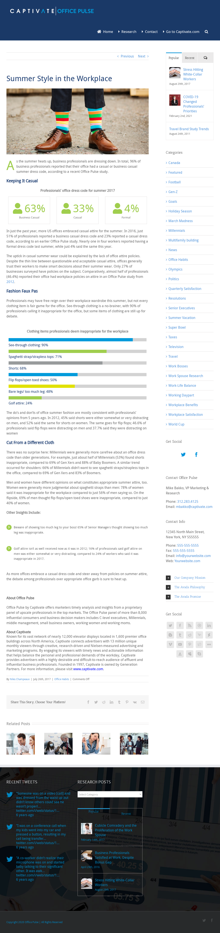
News (172, 250)
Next (141, 56)
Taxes (172, 337)
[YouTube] (180, 644)
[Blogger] (170, 635)
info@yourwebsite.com (193, 555)
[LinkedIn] (209, 625)
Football (174, 182)
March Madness (180, 220)
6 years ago (25, 814)
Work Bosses (178, 366)
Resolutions (177, 298)
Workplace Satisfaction (185, 414)
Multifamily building (183, 240)
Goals (172, 201)
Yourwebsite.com (187, 561)
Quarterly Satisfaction (184, 288)
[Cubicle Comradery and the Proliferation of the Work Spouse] (86, 828)
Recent (189, 58)
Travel (173, 356)
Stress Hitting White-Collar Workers (193, 74)
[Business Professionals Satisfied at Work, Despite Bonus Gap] (86, 856)
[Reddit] (189, 635)
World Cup (176, 424)
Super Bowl (177, 327)
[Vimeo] (170, 644)
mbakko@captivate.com (194, 506)
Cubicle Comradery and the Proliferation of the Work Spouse (116, 830)
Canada (174, 162)
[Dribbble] (199, 625)
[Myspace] (189, 654)
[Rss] (189, 625)
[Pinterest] (189, 644)
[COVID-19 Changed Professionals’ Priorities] (174, 97)
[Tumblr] (180, 635)
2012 (10, 281)
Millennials (176, 230)
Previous (127, 56)
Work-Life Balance (182, 385)
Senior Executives (181, 308)
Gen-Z (173, 191)
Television (175, 346)
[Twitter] (183, 454)
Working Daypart (181, 395)
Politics (173, 279)
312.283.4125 (187, 501)
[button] (206, 31)
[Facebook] (196, 454)
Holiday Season (180, 211)
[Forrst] (180, 654)
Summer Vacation (181, 317)
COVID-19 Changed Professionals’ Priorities (193, 103)
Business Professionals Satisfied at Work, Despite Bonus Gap (114, 857)
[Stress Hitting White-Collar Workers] (174, 69)
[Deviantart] (209, 635)
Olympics (175, 269)
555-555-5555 (188, 545)
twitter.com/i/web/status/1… (38, 810)
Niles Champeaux (20, 679)
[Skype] (199, 654)
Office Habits (61, 679)
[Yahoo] (199, 635)
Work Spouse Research (185, 375)
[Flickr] (209, 644)
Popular (174, 58)
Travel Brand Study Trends (189, 129)
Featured (175, 172)
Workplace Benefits (183, 404)
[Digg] (199, 644)
